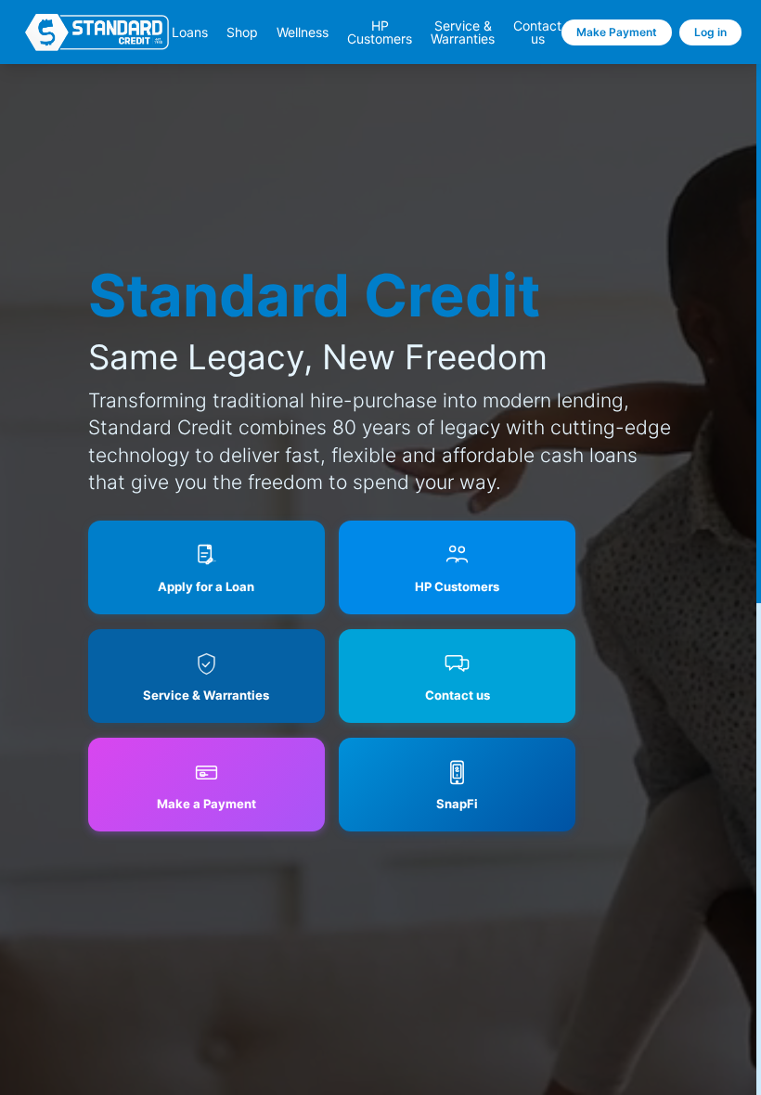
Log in (710, 32)
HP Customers (379, 32)
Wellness (303, 32)
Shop (242, 32)
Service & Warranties (463, 32)
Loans (190, 32)
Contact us (537, 32)
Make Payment (616, 32)
